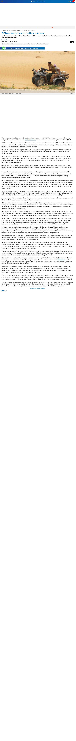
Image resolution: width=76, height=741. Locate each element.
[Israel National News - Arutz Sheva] (38, 1)
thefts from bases (30, 140)
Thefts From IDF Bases (42, 44)
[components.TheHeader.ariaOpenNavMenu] (12, 1)
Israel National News (6, 30)
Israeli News (14, 30)
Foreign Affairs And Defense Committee (12, 44)
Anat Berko (27, 44)
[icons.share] (73, 1)
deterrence (61, 260)
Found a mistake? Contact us (37, 288)
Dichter (33, 44)
